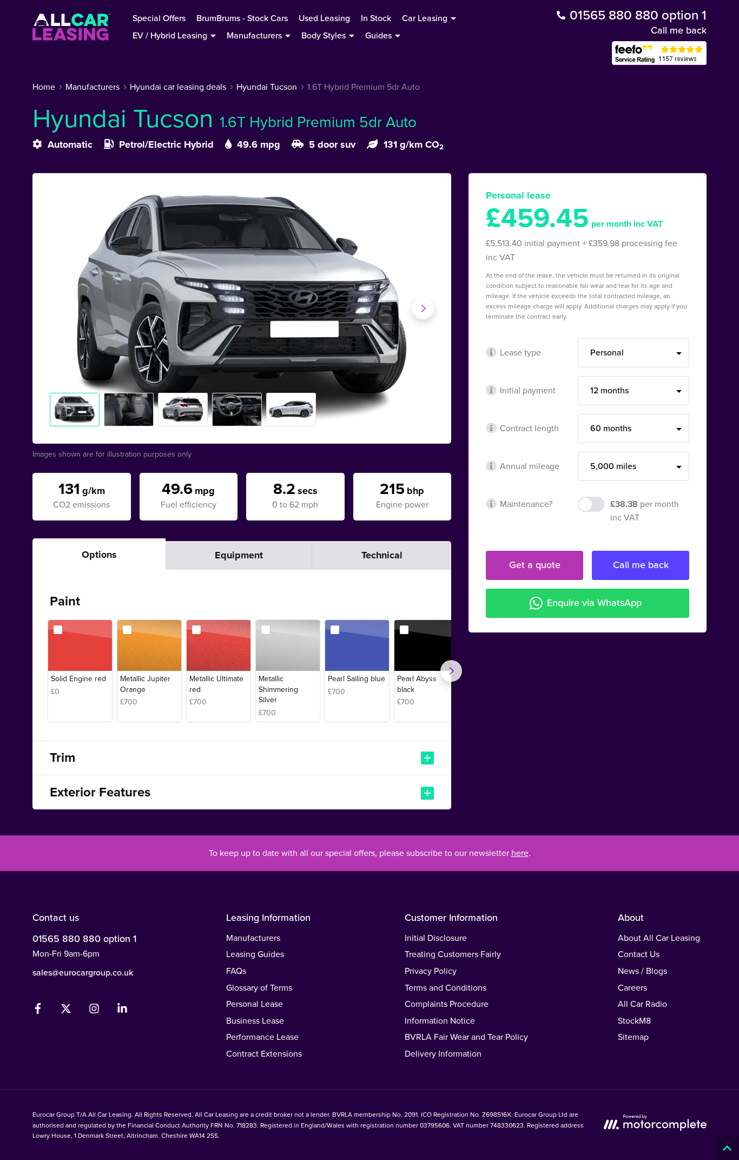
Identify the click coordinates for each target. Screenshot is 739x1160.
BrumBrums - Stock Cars (242, 18)
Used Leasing (324, 18)
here (520, 853)
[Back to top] (727, 1148)
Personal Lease (254, 1004)
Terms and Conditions (445, 987)
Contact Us (638, 954)
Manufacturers (253, 938)
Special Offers (159, 18)
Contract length (529, 428)
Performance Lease (262, 1037)
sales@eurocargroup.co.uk (82, 972)
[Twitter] (66, 1011)
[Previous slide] (60, 308)
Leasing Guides (255, 954)
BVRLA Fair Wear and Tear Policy (466, 1037)
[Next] (451, 671)
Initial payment (528, 390)
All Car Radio (642, 1004)
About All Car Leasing (659, 938)
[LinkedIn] (122, 1011)
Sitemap (633, 1037)
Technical (382, 555)
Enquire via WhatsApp (594, 602)
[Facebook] (38, 1011)
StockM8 (634, 1020)
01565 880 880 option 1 (84, 938)
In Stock (376, 18)
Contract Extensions (264, 1053)
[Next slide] (423, 308)
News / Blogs (642, 971)
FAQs (236, 971)
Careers (632, 987)
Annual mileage (529, 466)
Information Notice (440, 1020)
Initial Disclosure (436, 938)
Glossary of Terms (259, 987)
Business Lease (255, 1020)
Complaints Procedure (447, 1004)
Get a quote (534, 564)
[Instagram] (94, 1011)
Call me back (679, 30)
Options (99, 555)
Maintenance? (526, 504)
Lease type (520, 352)
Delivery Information (443, 1053)
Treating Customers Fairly (453, 954)
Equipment (239, 555)
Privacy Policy (431, 971)
